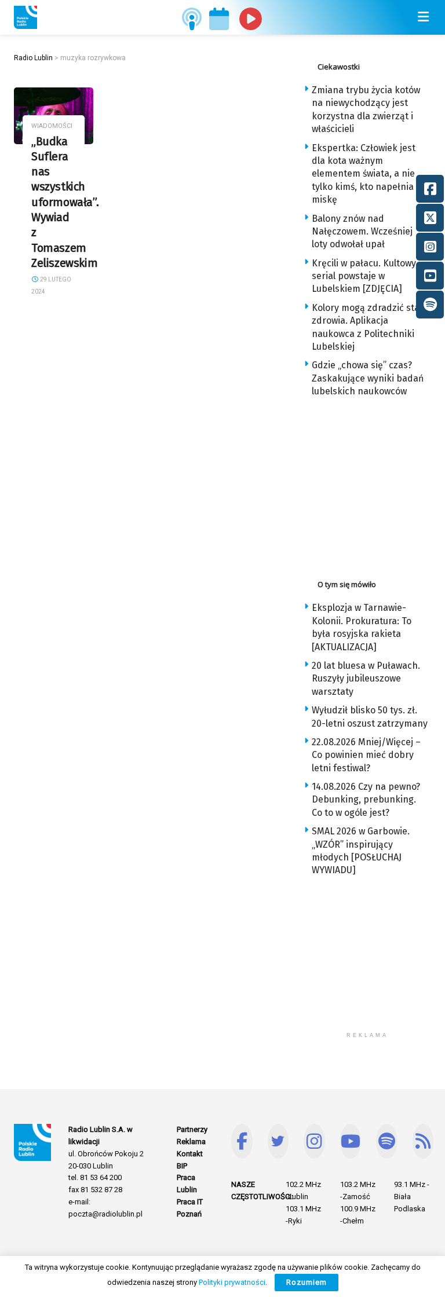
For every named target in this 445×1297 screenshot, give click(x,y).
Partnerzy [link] (192, 1129)
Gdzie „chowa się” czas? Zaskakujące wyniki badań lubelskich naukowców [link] (368, 378)
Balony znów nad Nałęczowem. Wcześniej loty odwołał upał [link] (362, 231)
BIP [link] (182, 1166)
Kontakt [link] (190, 1153)
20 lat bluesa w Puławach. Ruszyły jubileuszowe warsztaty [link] (366, 678)
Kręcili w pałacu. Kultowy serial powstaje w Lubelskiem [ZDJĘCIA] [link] (364, 276)
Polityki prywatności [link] (232, 1282)
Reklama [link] (191, 1141)
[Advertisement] (374, 485)
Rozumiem (306, 1282)
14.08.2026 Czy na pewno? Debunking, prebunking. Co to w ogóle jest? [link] (366, 799)
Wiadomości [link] (51, 126)
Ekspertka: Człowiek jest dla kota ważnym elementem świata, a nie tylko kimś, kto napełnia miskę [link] (363, 174)
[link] (25, 17)
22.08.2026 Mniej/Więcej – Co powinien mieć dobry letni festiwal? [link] (366, 755)
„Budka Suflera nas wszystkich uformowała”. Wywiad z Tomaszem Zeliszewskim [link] (65, 202)
